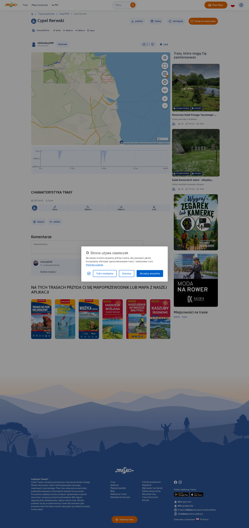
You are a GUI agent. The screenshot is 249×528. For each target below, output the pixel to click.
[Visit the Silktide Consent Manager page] (89, 273)
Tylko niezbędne (104, 273)
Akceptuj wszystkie (150, 273)
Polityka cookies (94, 265)
